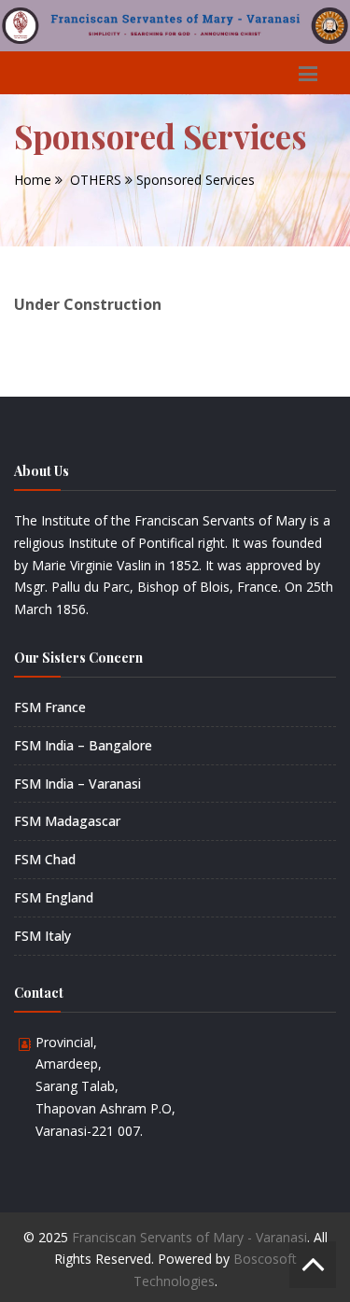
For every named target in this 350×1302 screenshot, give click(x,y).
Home (32, 180)
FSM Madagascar (67, 821)
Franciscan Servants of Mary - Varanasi (189, 1237)
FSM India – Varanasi (77, 783)
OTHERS (95, 180)
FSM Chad (45, 859)
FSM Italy (42, 936)
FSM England (53, 897)
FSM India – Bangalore (83, 745)
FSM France (50, 707)
